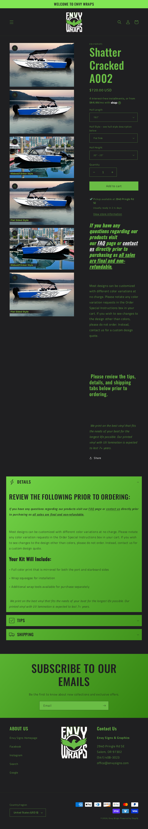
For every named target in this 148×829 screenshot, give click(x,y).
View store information (107, 214)
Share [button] (97, 458)
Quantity (94, 164)
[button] (11, 22)
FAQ (101, 242)
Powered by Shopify (129, 818)
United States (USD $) (26, 812)
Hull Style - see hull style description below (110, 128)
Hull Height (95, 147)
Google (14, 772)
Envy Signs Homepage (23, 738)
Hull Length (96, 110)
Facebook (15, 746)
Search (14, 764)
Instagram (16, 755)
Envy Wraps (114, 818)
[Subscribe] (104, 705)
